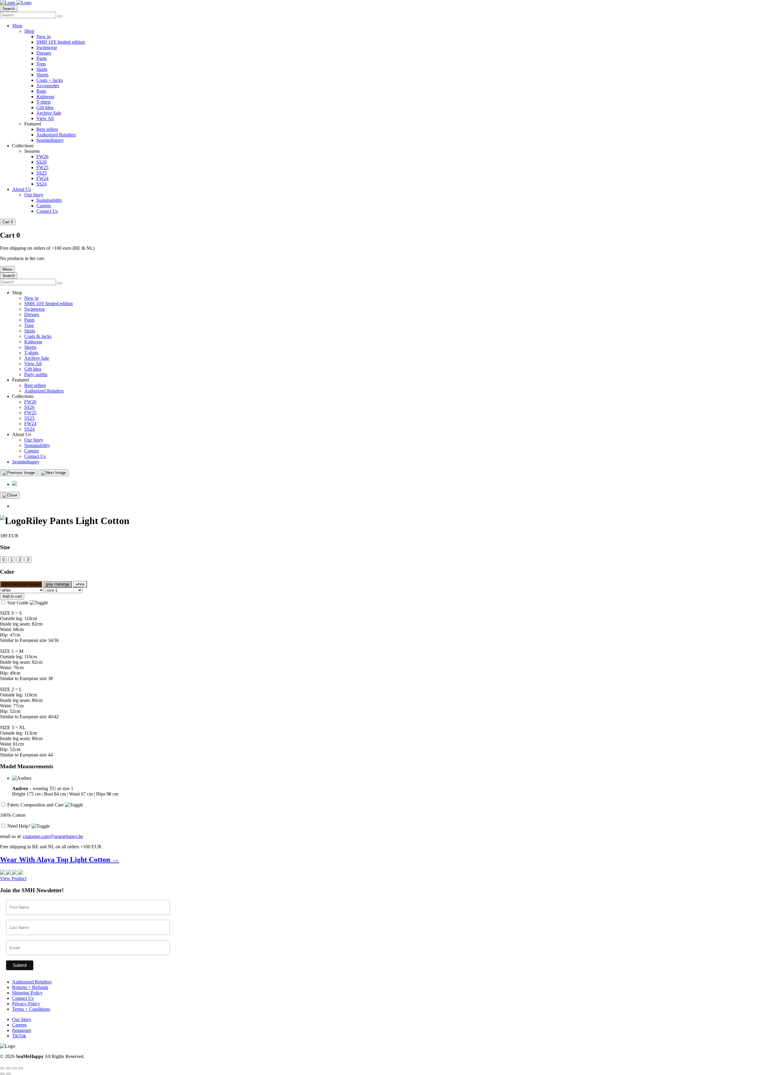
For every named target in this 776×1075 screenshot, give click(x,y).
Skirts (41, 69)
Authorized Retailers (56, 134)
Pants (41, 58)
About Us (21, 189)
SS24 (41, 183)
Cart (7, 222)
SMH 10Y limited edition (60, 42)
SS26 (41, 162)
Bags (41, 91)
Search (8, 8)
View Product (13, 878)
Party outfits (35, 374)
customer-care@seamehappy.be (53, 836)
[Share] (14, 1068)
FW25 (42, 167)
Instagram (21, 1030)
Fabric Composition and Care (36, 804)
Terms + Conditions (31, 1009)
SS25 (41, 172)
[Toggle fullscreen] (8, 1068)
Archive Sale (48, 112)
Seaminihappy (50, 140)
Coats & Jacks (38, 336)
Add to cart (12, 596)
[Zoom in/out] (2, 1068)
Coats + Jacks (49, 80)
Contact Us (47, 211)
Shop (17, 25)
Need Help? (19, 826)
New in (43, 36)
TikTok (19, 1035)
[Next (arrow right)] (8, 1074)
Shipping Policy (27, 992)
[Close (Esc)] (20, 1068)
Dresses (43, 52)
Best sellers (47, 129)
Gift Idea (44, 107)
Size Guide (18, 602)
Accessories (47, 85)
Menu (7, 269)
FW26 (42, 156)
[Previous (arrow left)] (2, 1074)
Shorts (42, 74)
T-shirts (43, 102)
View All (45, 118)
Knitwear (45, 96)
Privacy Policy (26, 1003)
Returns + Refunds (30, 987)
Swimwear (46, 47)
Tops (41, 63)
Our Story (33, 194)
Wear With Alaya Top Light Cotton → (59, 859)
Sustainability (49, 200)
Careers (43, 205)
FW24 (42, 178)
